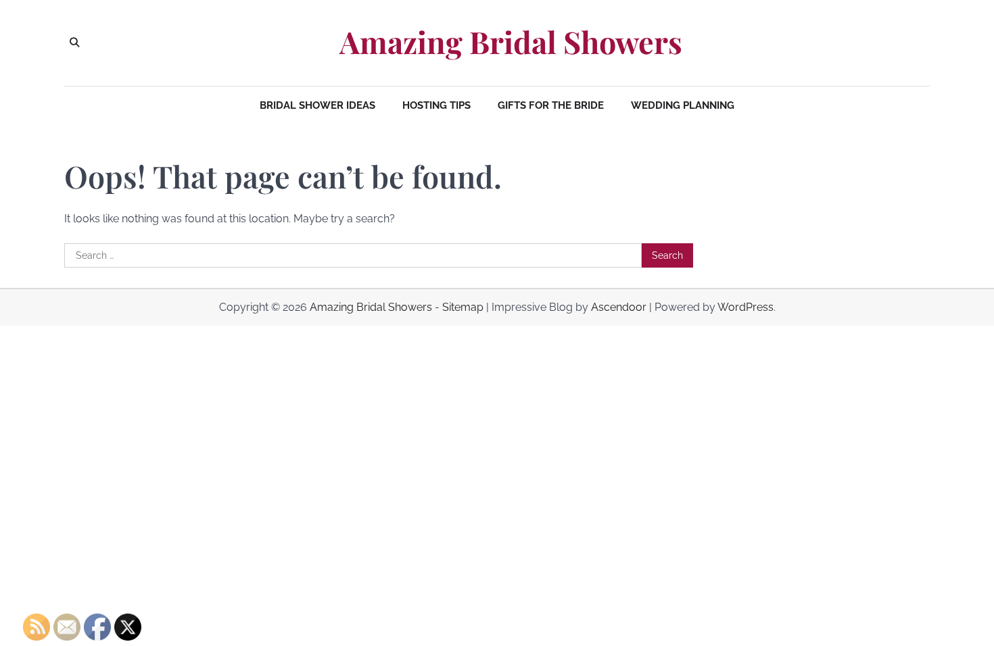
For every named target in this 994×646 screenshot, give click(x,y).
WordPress (745, 307)
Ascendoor (618, 307)
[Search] (74, 42)
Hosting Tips (436, 105)
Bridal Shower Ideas (317, 105)
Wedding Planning (682, 105)
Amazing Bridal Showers (510, 42)
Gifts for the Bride (551, 105)
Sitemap (462, 307)
